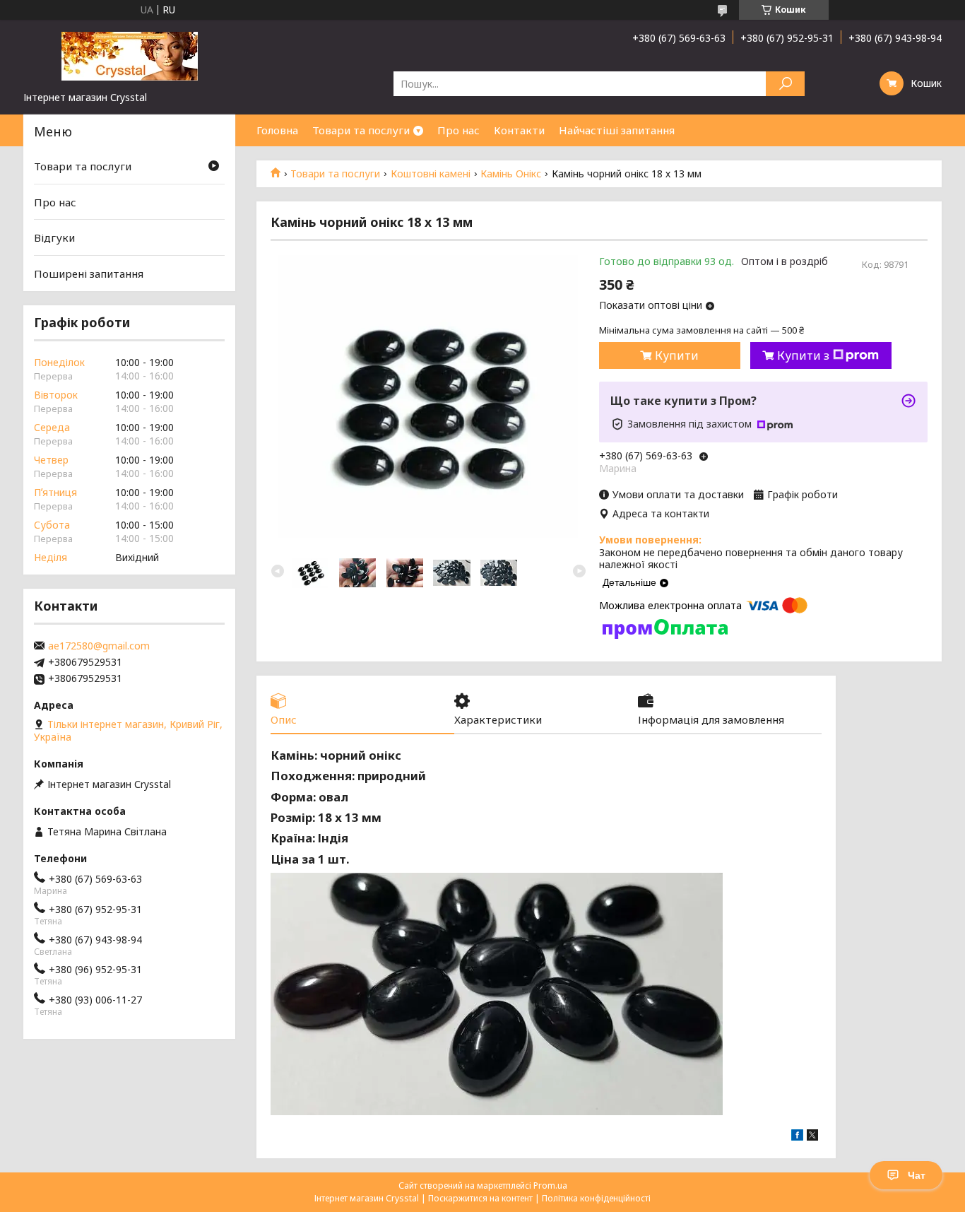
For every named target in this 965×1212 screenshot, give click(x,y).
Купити (677, 355)
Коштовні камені (430, 173)
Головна (277, 130)
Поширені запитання (88, 273)
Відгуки (54, 237)
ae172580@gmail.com (99, 646)
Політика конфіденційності (596, 1198)
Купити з (803, 355)
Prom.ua (550, 1185)
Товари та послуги (361, 130)
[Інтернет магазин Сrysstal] (129, 55)
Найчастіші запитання (617, 130)
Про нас (458, 130)
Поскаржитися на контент (480, 1198)
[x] (812, 1136)
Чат (916, 1175)
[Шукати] (785, 83)
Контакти (519, 130)
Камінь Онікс (510, 173)
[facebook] (797, 1136)
